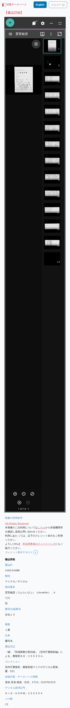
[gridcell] (14, 4)
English (40, 4)
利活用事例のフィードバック (39, 544)
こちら (41, 527)
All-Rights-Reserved (17, 523)
